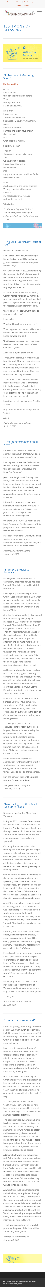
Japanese (35, 2)
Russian (27, 2)
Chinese (18, 2)
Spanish (10, 2)
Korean (27, 6)
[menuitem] (10, 2)
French (19, 6)
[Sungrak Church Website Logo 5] (18, 13)
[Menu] (38, 13)
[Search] (32, 13)
